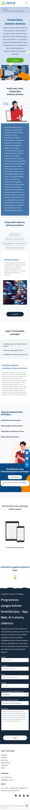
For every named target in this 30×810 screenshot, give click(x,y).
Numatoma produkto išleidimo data (12, 691)
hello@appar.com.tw (7, 780)
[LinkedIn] (23, 795)
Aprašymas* (4, 709)
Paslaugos (4, 755)
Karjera (3, 768)
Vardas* (3, 657)
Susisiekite (15, 60)
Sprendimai (5, 9)
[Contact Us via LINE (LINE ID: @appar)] (27, 458)
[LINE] (15, 795)
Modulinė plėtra (15, 234)
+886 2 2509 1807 (6, 777)
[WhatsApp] (19, 795)
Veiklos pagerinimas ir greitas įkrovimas (14, 243)
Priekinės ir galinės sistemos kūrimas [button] (13, 11)
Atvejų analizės (5, 763)
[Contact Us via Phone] (27, 464)
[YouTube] (27, 795)
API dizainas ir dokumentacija (15, 239)
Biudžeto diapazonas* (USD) (9, 700)
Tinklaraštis (4, 765)
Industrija (4, 757)
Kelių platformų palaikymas (15, 248)
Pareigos (3, 683)
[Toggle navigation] (26, 2)
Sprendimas (4, 760)
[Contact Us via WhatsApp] (27, 452)
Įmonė (3, 674)
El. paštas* (4, 666)
